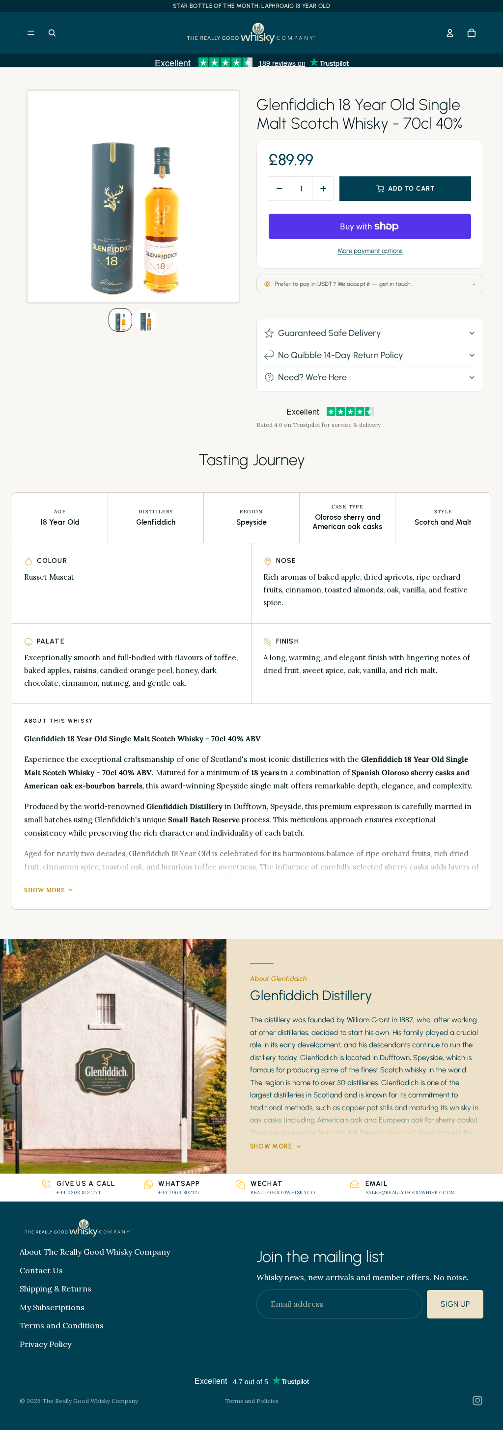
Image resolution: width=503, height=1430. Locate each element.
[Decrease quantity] (279, 188)
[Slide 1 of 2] (120, 320)
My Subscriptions (52, 1307)
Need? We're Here (312, 377)
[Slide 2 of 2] (146, 320)
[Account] (450, 33)
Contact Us (41, 1270)
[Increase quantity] (322, 188)
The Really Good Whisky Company (90, 1400)
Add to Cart (411, 188)
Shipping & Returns (55, 1288)
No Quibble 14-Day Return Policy (340, 355)
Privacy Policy (45, 1344)
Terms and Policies (252, 1400)
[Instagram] (477, 1400)
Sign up (455, 1304)
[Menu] (31, 33)
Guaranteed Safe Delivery (329, 333)
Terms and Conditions (62, 1325)
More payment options (370, 250)
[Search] (52, 33)
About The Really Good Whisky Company (95, 1252)
